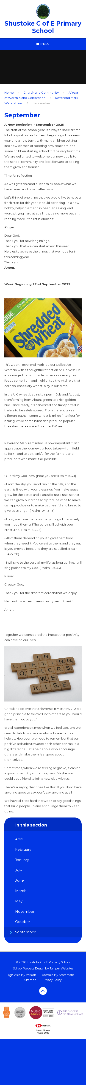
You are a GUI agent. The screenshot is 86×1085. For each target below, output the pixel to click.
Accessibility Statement (58, 975)
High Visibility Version (21, 975)
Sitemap (30, 980)
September (41, 103)
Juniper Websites (61, 968)
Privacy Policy (52, 980)
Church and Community (41, 92)
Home (9, 92)
